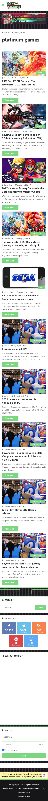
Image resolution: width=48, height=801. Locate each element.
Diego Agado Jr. (10, 292)
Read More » (10, 100)
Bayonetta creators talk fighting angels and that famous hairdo (21, 565)
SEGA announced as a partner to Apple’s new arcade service (20, 297)
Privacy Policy (24, 796)
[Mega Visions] (13, 5)
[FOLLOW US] (44, 775)
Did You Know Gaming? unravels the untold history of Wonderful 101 (23, 190)
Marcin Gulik (8, 239)
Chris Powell (8, 78)
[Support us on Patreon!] (24, 18)
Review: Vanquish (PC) (15, 349)
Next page (37, 592)
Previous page (12, 592)
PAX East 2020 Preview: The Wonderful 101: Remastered (18, 82)
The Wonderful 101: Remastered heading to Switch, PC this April (21, 243)
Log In (24, 756)
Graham (7, 346)
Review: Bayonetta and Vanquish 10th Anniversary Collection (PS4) (22, 136)
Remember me (10, 750)
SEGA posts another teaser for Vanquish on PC (20, 401)
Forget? (41, 744)
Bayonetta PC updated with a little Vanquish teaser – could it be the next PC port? (22, 456)
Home (6, 32)
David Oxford (9, 185)
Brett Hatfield (8, 131)
